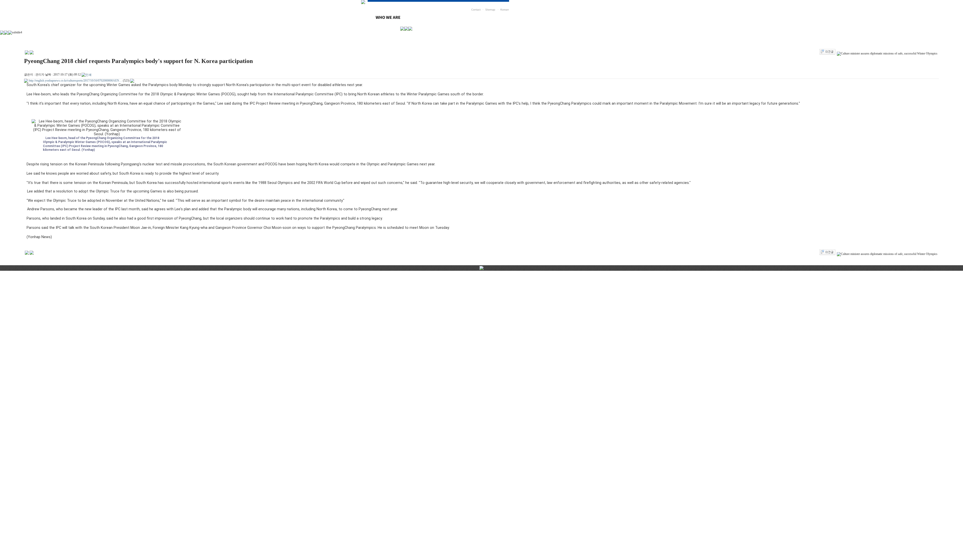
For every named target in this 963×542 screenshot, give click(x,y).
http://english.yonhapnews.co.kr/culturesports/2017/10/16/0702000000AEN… (75, 80)
